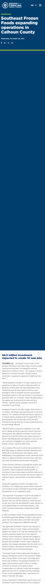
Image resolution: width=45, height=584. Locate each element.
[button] (40, 5)
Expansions (6, 14)
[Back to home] (12, 5)
